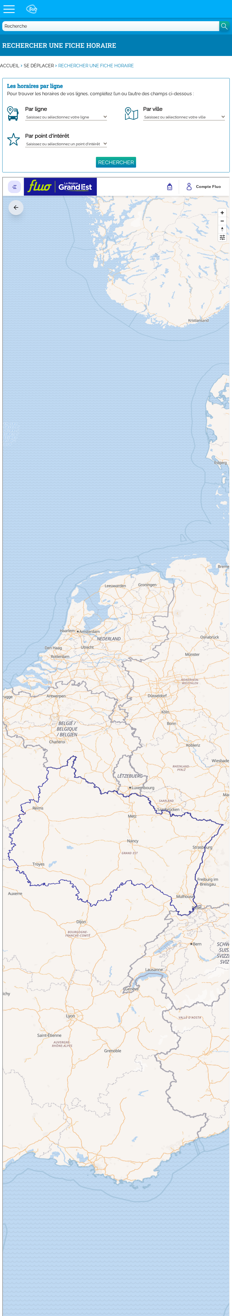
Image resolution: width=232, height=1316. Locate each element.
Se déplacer (39, 65)
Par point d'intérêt (47, 136)
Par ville (152, 109)
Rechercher (116, 162)
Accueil (9, 65)
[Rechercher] (224, 26)
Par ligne (36, 109)
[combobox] (66, 116)
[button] (9, 9)
